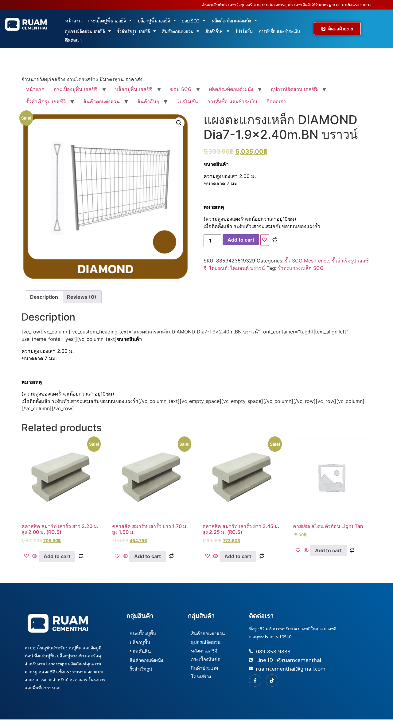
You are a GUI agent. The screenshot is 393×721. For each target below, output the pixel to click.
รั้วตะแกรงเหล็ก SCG (301, 268)
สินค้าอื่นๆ (214, 31)
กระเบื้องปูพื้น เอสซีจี (107, 20)
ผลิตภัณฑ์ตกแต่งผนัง (231, 20)
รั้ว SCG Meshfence (307, 261)
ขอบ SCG (191, 20)
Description (44, 297)
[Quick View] (35, 556)
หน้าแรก (73, 20)
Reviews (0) (81, 297)
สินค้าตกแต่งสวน (177, 31)
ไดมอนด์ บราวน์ (247, 268)
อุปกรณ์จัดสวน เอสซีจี (85, 31)
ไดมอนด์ (218, 268)
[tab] (44, 296)
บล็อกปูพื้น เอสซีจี (154, 20)
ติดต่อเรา (73, 40)
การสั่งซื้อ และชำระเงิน (279, 31)
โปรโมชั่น (244, 31)
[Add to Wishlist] (264, 240)
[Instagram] (272, 680)
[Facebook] (255, 680)
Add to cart (241, 240)
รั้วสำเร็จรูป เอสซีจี (133, 31)
